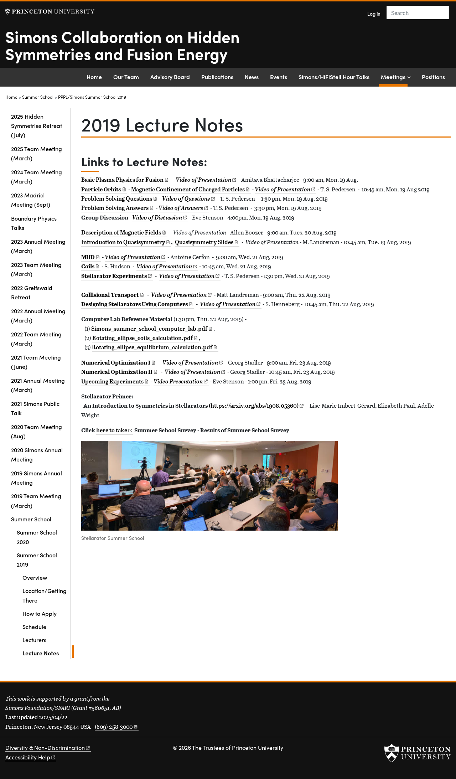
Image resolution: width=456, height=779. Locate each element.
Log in (373, 13)
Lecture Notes (48, 653)
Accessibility (27, 757)
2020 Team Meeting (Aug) (36, 431)
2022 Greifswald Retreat (31, 292)
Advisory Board (170, 77)
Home (94, 77)
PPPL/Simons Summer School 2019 (92, 97)
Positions (433, 77)
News (252, 77)
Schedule (34, 626)
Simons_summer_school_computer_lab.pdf (149, 328)
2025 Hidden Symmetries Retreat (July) (36, 125)
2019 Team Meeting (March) (36, 500)
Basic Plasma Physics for (122, 180)
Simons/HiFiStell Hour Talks (334, 77)
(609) (114, 726)
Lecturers (34, 640)
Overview (34, 577)
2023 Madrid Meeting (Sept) (30, 199)
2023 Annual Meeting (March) (38, 245)
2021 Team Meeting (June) (36, 361)
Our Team (126, 77)
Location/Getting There (44, 595)
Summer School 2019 (45, 559)
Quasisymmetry (204, 242)
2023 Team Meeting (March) (36, 269)
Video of (282, 189)
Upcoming (112, 381)
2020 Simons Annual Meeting (37, 454)
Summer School (37, 97)
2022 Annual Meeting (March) (38, 315)
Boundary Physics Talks (34, 222)
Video (178, 381)
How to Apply (39, 613)
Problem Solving (116, 198)
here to (111, 430)
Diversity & (45, 747)
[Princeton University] (49, 12)
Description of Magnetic (121, 232)
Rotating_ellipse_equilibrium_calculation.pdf (152, 347)
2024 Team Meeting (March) (36, 176)
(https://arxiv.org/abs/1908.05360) (254, 405)
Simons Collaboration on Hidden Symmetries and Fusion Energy (122, 44)
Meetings (394, 76)
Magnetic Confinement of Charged (188, 189)
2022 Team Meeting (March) (36, 338)
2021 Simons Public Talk (35, 408)
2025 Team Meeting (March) (36, 153)
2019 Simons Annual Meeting (36, 477)
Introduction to (123, 242)
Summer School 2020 (37, 536)
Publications (217, 77)
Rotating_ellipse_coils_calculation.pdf (142, 338)
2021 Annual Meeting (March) (38, 384)
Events (278, 77)
